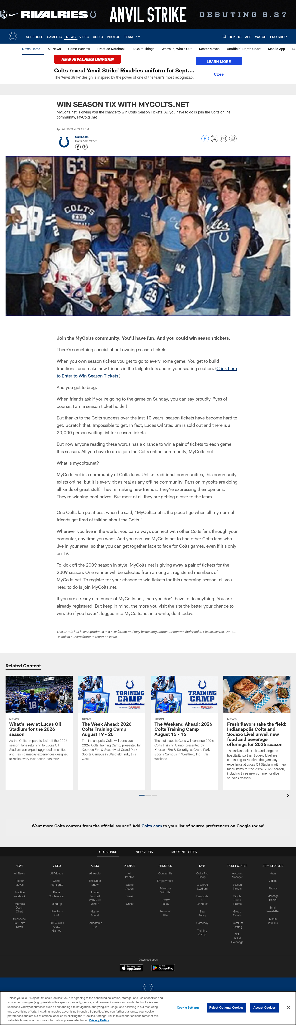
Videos (273, 880)
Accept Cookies (264, 1007)
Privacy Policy (99, 1020)
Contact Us (165, 873)
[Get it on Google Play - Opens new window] (163, 970)
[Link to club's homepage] (12, 36)
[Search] (224, 36)
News (19, 865)
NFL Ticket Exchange (237, 938)
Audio (95, 865)
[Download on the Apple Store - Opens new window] (131, 968)
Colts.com (82, 136)
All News (19, 873)
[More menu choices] (138, 36)
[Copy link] (233, 139)
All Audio (95, 873)
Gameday (202, 922)
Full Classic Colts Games (57, 926)
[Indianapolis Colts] (148, 989)
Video (57, 865)
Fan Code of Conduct (202, 900)
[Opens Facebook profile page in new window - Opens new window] (78, 147)
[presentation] (288, 795)
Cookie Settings (188, 1007)
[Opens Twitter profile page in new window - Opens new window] (85, 147)
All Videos (56, 873)
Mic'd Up (57, 903)
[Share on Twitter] (214, 141)
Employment (165, 880)
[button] (142, 795)
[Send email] (223, 141)
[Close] (219, 73)
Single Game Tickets (237, 900)
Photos (129, 865)
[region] (148, 1008)
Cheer (129, 903)
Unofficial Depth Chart (19, 907)
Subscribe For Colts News (19, 922)
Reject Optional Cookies (226, 1007)
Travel (129, 896)
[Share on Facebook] (205, 141)
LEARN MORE (219, 61)
